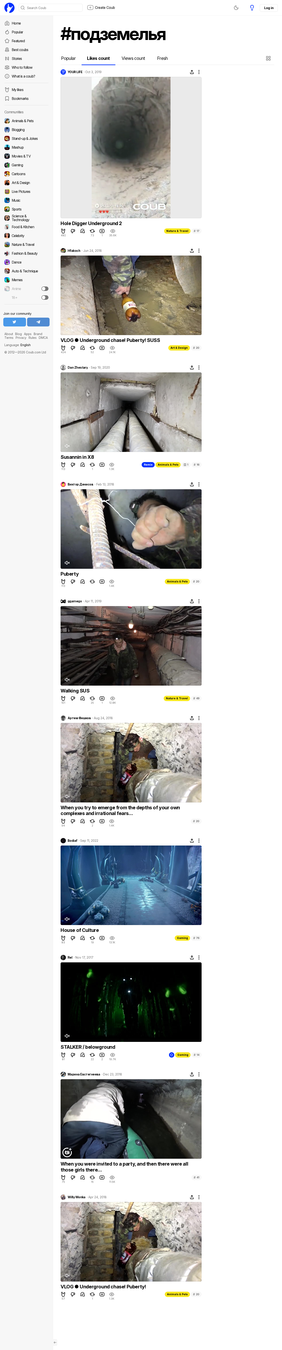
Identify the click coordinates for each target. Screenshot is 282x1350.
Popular (17, 32)
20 (196, 348)
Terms (8, 337)
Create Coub (105, 7)
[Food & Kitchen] (26, 226)
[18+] (44, 297)
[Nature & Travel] (26, 244)
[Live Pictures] (26, 191)
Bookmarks (20, 98)
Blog (18, 334)
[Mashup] (26, 147)
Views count (133, 58)
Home (16, 23)
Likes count (98, 58)
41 (196, 1177)
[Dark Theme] (236, 7)
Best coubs (20, 49)
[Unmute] (67, 329)
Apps (28, 334)
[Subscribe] (44, 288)
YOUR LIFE (75, 72)
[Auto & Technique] (26, 271)
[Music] (26, 200)
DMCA (43, 337)
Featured (18, 41)
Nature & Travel (177, 231)
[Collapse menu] (55, 1342)
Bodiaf (72, 840)
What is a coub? (23, 76)
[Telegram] (38, 322)
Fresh (162, 58)
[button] (268, 58)
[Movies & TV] (26, 156)
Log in (268, 8)
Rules (33, 337)
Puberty (70, 574)
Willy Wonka (76, 1197)
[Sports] (26, 209)
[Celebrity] (26, 235)
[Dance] (26, 262)
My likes (17, 89)
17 (196, 231)
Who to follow (22, 67)
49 (196, 698)
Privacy (21, 337)
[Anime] (26, 288)
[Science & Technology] (26, 218)
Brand (38, 334)
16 (196, 464)
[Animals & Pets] (26, 120)
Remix (148, 464)
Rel (70, 957)
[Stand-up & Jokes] (26, 138)
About (8, 334)
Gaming (182, 938)
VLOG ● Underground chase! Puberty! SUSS (110, 340)
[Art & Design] (26, 182)
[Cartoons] (26, 173)
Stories (17, 58)
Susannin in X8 (77, 457)
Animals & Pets (168, 464)
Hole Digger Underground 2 (91, 223)
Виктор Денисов (80, 484)
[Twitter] (14, 322)
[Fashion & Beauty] (26, 253)
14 (196, 1055)
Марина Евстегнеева (84, 1074)
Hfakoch (74, 250)
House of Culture (80, 930)
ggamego (75, 601)
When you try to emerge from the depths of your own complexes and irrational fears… (120, 810)
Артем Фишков (79, 718)
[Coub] (9, 8)
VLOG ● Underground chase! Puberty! (103, 1286)
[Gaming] (26, 165)
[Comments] (82, 231)
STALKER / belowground (88, 1047)
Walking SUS (75, 691)
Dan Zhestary (78, 367)
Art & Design (179, 347)
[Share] (192, 72)
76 (196, 938)
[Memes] (26, 279)
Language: (17, 345)
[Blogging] (26, 129)
